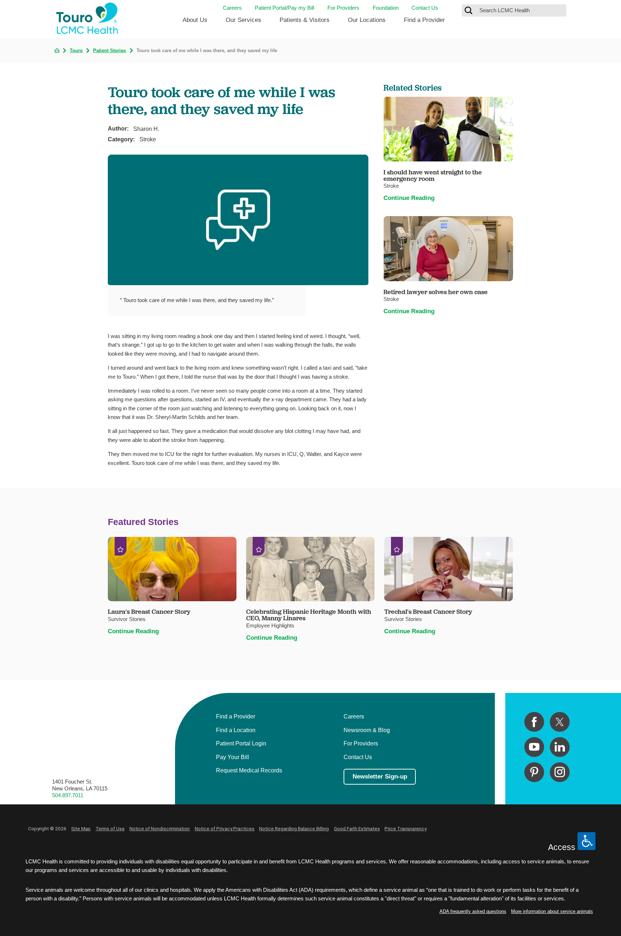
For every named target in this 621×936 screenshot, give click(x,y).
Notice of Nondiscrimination (159, 828)
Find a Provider (424, 20)
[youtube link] (534, 747)
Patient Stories (109, 50)
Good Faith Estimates (357, 828)
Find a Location (236, 730)
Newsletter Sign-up (380, 776)
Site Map (81, 828)
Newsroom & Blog (367, 730)
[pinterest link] (534, 772)
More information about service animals (552, 911)
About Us (195, 20)
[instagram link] (560, 772)
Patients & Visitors (305, 20)
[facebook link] (534, 722)
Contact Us (424, 8)
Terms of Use (110, 828)
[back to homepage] (57, 50)
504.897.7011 (67, 795)
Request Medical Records (249, 770)
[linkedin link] (560, 747)
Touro (76, 50)
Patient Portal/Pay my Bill (284, 8)
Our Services (243, 20)
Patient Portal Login (241, 743)
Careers (232, 8)
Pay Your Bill (232, 757)
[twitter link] (560, 722)
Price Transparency (406, 828)
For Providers (343, 8)
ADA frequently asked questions (473, 911)
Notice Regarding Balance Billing (294, 828)
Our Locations (367, 20)
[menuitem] (195, 23)
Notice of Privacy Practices (224, 828)
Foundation (386, 8)
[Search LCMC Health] (469, 10)
